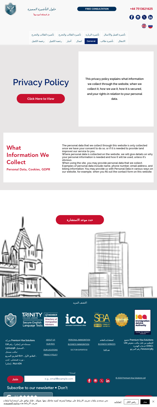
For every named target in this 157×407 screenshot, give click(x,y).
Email (72, 373)
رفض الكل (131, 401)
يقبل (145, 401)
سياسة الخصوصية (12, 403)
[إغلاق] (153, 402)
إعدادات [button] (117, 401)
